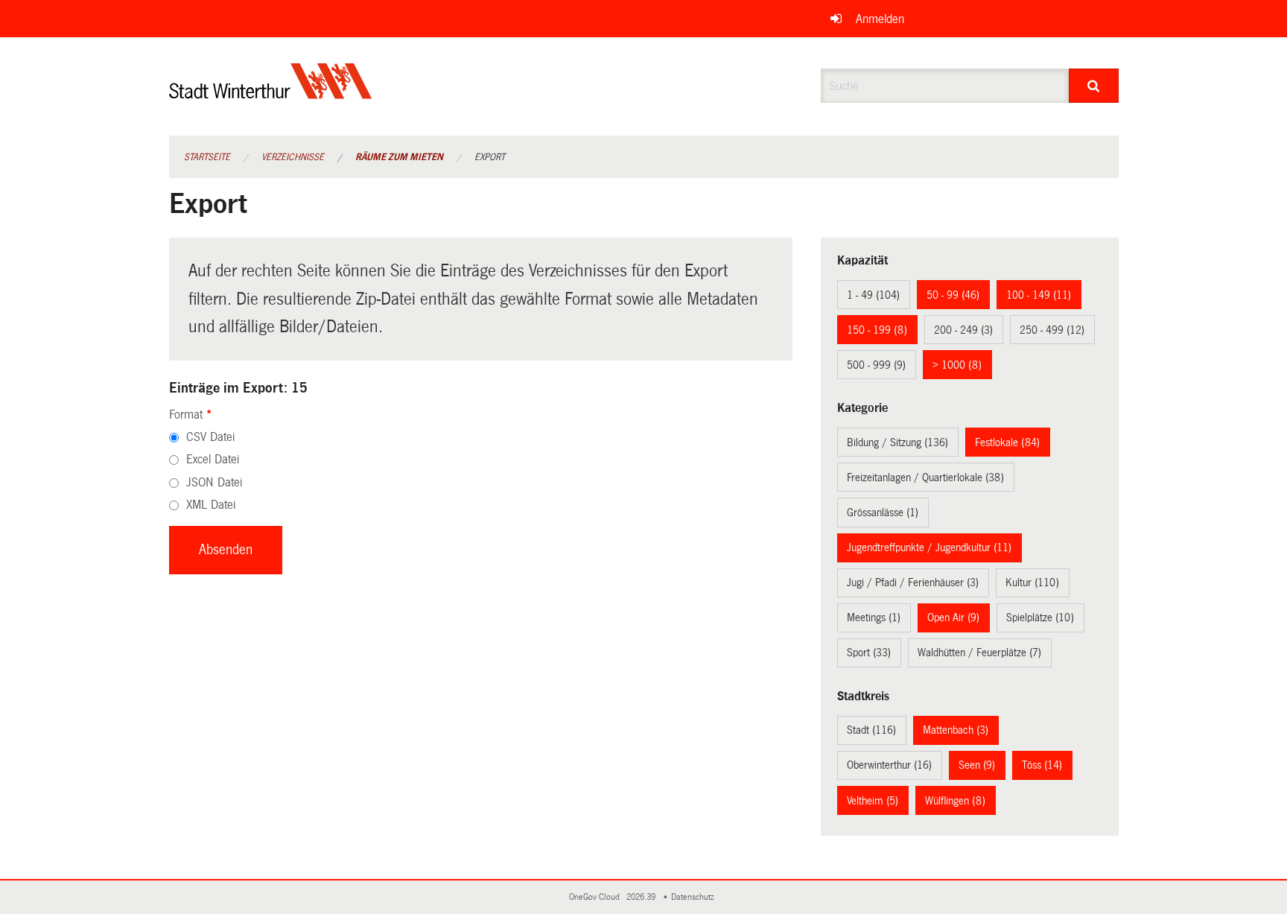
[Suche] (1094, 86)
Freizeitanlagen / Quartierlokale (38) (925, 477)
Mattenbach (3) (955, 730)
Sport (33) (869, 652)
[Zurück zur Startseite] (270, 93)
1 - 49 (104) (873, 295)
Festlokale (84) (1007, 442)
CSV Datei (210, 437)
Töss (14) (1042, 765)
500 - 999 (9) (876, 365)
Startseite (207, 157)
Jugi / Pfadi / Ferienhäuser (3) (913, 582)
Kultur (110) (1032, 582)
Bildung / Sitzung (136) (897, 442)
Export (489, 157)
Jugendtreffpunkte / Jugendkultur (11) (929, 547)
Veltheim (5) (872, 801)
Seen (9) (977, 765)
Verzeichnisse (292, 157)
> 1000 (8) (957, 365)
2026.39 (642, 897)
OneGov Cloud (596, 897)
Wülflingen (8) (955, 801)
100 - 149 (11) (1038, 295)
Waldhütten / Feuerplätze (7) (979, 652)
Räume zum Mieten (399, 157)
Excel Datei (212, 459)
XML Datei (210, 504)
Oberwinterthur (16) (889, 765)
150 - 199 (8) (877, 330)
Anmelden (880, 19)
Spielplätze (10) (1040, 617)
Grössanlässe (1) (882, 512)
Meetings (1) (873, 617)
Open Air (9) (953, 617)
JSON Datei (214, 482)
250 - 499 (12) (1052, 330)
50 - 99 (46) (953, 295)
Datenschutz (695, 897)
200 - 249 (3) (963, 330)
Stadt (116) (871, 730)
